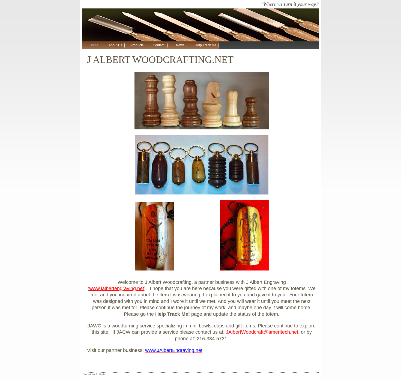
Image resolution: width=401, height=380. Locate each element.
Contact (158, 45)
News (180, 45)
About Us (115, 45)
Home (93, 45)
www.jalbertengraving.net (116, 288)
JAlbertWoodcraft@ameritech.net (262, 332)
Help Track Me (205, 45)
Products (136, 45)
